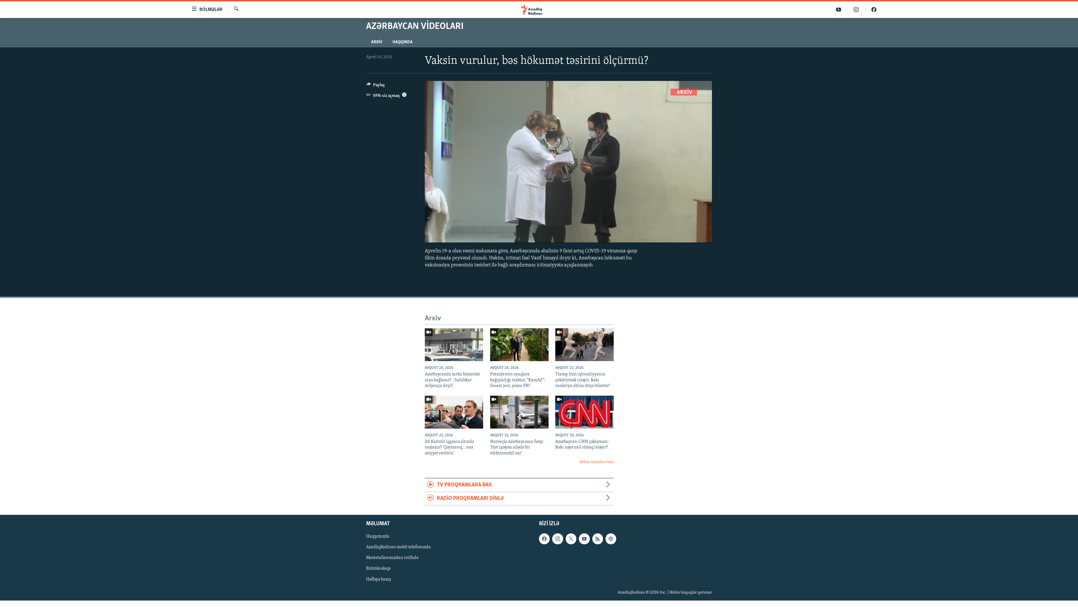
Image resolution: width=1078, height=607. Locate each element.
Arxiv (376, 42)
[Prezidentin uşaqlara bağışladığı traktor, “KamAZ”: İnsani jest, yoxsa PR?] (519, 344)
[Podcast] (611, 539)
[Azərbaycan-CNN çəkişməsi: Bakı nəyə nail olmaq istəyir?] (584, 412)
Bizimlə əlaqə (378, 569)
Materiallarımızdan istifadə (392, 558)
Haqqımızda (377, 536)
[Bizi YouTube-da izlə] (839, 9)
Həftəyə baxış (378, 579)
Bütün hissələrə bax (597, 462)
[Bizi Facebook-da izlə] (874, 9)
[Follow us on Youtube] (584, 539)
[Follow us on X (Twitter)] (571, 539)
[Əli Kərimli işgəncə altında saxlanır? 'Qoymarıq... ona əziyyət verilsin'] (454, 412)
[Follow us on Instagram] (557, 539)
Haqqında (402, 42)
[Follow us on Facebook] (544, 539)
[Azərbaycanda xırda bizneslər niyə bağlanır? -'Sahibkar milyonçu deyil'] (454, 344)
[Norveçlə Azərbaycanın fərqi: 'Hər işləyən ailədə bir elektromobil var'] (519, 412)
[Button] (375, 86)
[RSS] (597, 539)
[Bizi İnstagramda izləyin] (856, 9)
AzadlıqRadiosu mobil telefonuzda (398, 547)
